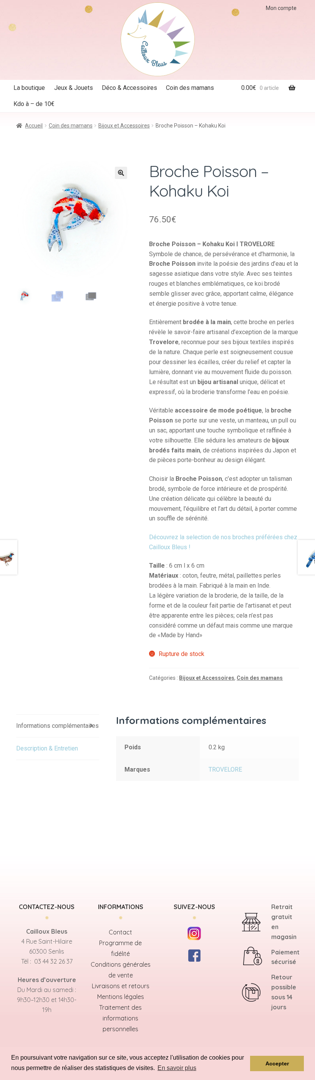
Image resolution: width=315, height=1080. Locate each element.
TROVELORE (225, 769)
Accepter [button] (277, 1063)
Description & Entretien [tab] (47, 748)
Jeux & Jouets (73, 87)
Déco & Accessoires (129, 87)
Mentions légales (120, 996)
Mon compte (281, 8)
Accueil (34, 126)
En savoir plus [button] (177, 1068)
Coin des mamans (190, 87)
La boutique (29, 87)
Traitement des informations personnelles (120, 1018)
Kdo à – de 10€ (34, 104)
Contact (120, 932)
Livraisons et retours (120, 986)
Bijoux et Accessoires (124, 126)
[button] (121, 173)
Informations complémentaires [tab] (57, 725)
